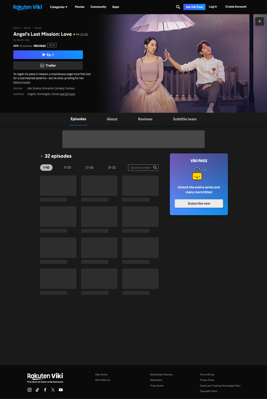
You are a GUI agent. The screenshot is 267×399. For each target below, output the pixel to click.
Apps (115, 7)
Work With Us (102, 379)
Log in (213, 6)
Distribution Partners (161, 374)
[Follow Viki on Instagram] (29, 391)
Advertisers (156, 379)
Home (16, 27)
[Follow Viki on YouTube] (60, 391)
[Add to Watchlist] (259, 21)
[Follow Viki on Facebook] (45, 391)
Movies (79, 7)
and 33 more (67, 94)
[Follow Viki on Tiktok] (37, 391)
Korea (38, 27)
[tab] (78, 119)
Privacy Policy (207, 379)
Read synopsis (21, 82)
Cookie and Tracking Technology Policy (220, 385)
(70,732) (84, 34)
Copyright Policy (208, 391)
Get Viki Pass (194, 7)
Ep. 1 (50, 55)
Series (27, 27)
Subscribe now (199, 203)
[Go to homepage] (27, 7)
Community (98, 7)
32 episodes (26, 45)
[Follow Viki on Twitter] (53, 391)
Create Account (235, 6)
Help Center (101, 374)
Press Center (157, 385)
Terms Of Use (207, 374)
